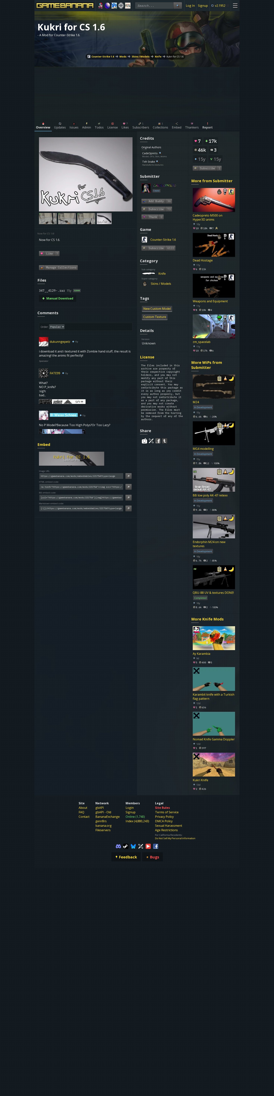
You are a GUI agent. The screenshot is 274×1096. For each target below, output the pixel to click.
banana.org (103, 826)
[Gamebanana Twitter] (141, 846)
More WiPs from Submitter (206, 365)
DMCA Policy (164, 821)
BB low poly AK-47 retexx (210, 495)
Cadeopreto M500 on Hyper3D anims (207, 217)
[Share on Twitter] (151, 441)
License (147, 357)
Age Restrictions (166, 830)
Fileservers (103, 830)
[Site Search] (177, 5)
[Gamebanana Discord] (118, 846)
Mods (122, 56)
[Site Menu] (235, 5)
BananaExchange (107, 817)
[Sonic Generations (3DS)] (114, 5)
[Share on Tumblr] (165, 441)
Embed (43, 444)
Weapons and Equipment (210, 301)
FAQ (81, 812)
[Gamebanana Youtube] (148, 846)
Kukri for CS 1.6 (175, 56)
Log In (190, 6)
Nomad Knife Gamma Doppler (214, 739)
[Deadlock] (121, 5)
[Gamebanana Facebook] (156, 846)
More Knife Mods (207, 619)
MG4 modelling (203, 449)
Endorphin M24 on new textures (209, 544)
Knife (158, 56)
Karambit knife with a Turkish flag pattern (213, 696)
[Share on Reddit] (144, 441)
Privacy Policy (164, 817)
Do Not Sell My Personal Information (175, 838)
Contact (84, 817)
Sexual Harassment (168, 826)
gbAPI (99, 808)
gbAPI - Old (103, 812)
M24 (196, 402)
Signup (203, 6)
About (83, 808)
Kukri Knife (200, 780)
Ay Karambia (201, 654)
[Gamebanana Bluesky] (133, 846)
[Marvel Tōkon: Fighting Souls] (127, 5)
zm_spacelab (201, 342)
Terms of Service (167, 812)
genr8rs (101, 821)
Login (130, 808)
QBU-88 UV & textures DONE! (213, 593)
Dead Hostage (203, 260)
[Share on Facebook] (158, 441)
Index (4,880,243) (137, 821)
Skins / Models (140, 56)
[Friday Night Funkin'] (100, 5)
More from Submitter (212, 180)
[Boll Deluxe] (107, 5)
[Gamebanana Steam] (126, 846)
